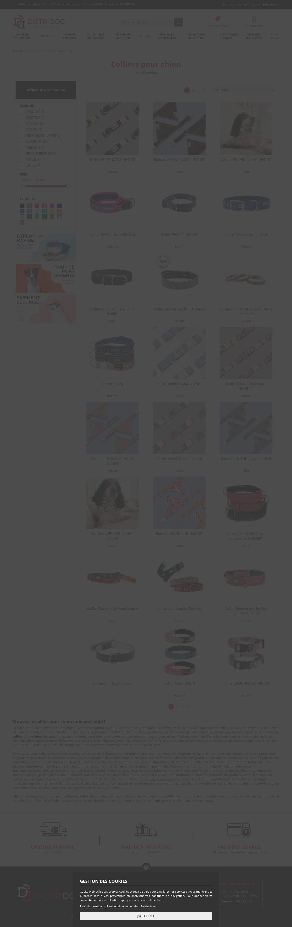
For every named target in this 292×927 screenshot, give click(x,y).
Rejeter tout (148, 906)
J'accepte (146, 915)
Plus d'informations (92, 906)
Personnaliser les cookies (123, 906)
